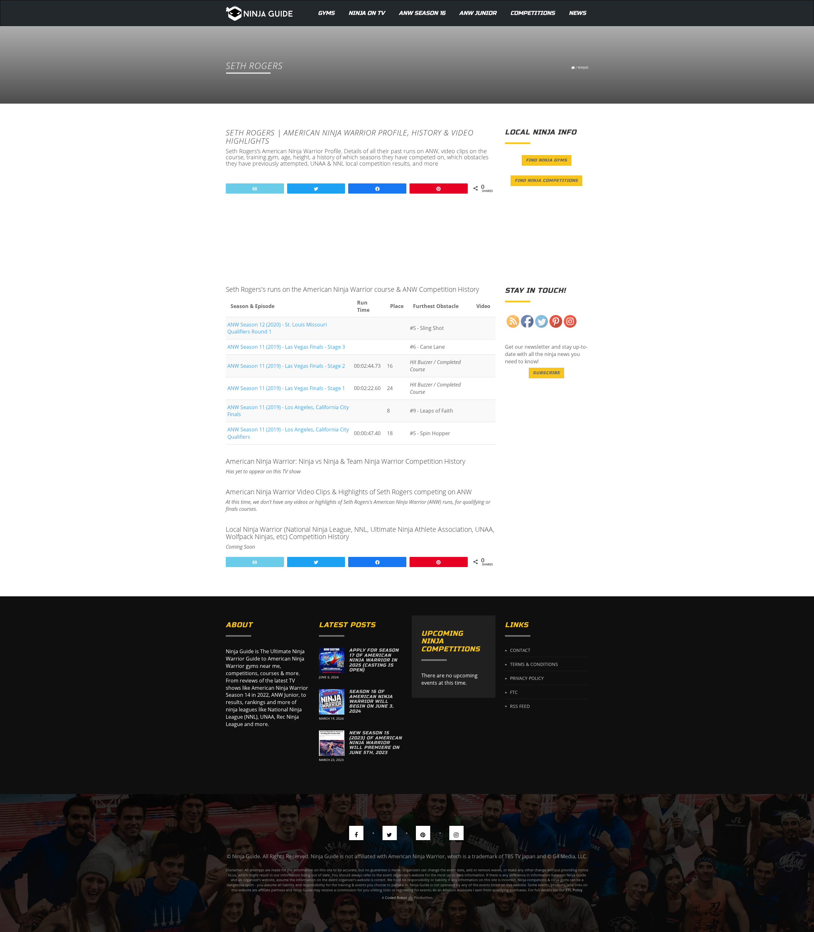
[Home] (259, 13)
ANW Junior (477, 13)
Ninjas (583, 67)
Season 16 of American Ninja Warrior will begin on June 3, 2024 (371, 701)
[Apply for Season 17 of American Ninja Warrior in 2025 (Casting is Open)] (331, 660)
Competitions (532, 13)
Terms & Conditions (534, 664)
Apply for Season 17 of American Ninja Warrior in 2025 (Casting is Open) (374, 660)
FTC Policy (574, 889)
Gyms (326, 13)
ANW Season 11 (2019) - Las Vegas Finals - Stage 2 (286, 365)
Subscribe (546, 372)
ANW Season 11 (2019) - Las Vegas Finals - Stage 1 (286, 388)
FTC (514, 692)
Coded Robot (396, 897)
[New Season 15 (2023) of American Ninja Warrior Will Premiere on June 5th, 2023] (331, 743)
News (577, 13)
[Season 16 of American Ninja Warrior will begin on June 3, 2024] (331, 702)
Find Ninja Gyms (546, 160)
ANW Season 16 (422, 13)
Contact (520, 650)
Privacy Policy (527, 678)
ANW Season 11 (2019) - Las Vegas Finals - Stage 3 (286, 346)
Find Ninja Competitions (546, 180)
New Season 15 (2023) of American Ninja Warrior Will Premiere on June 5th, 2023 (375, 742)
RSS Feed (520, 706)
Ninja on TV (366, 13)
